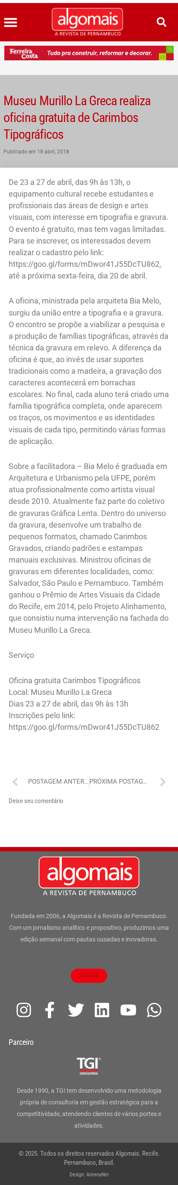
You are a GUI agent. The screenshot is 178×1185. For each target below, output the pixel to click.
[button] (11, 22)
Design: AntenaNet (89, 1175)
